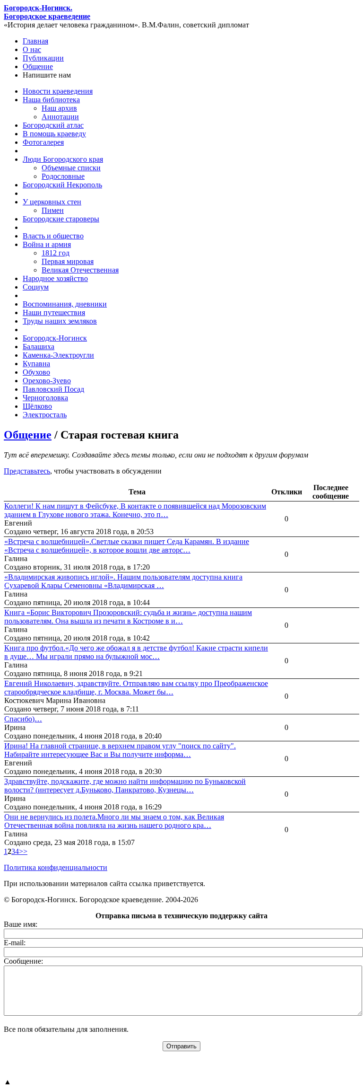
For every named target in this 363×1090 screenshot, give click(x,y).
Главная (35, 41)
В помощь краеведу (54, 134)
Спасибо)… (23, 719)
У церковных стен (52, 202)
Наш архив (59, 108)
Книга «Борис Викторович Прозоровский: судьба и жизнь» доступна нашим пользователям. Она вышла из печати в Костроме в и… (128, 616)
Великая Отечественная (80, 270)
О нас (32, 49)
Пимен (53, 210)
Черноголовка (45, 398)
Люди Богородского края (63, 159)
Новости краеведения (58, 91)
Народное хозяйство (55, 278)
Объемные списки (71, 168)
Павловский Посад (53, 389)
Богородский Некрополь (62, 185)
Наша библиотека (51, 100)
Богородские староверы (61, 219)
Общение (38, 66)
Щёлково (37, 406)
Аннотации (60, 117)
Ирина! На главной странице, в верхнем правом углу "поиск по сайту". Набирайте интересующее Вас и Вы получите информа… (120, 750)
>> (23, 851)
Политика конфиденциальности (55, 867)
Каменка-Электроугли (58, 355)
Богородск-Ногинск (55, 338)
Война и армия (47, 244)
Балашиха (38, 347)
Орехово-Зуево (47, 381)
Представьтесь (27, 471)
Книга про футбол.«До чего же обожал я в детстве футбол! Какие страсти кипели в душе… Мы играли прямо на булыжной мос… (136, 652)
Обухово (36, 372)
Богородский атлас (53, 125)
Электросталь (45, 415)
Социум (36, 287)
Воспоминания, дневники (65, 304)
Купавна (36, 364)
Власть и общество (53, 236)
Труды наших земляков (60, 321)
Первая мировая (68, 261)
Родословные (63, 176)
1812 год (55, 253)
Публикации (43, 58)
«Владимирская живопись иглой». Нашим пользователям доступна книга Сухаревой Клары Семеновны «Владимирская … (123, 581)
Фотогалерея (43, 142)
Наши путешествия (54, 312)
